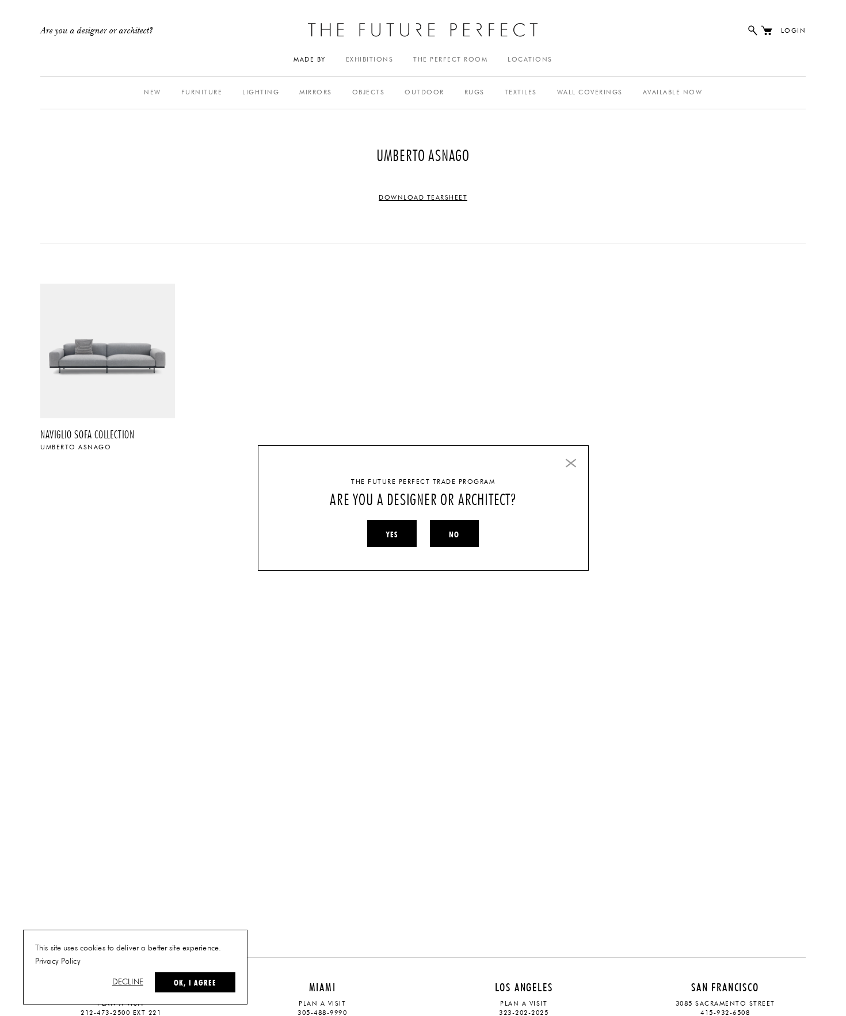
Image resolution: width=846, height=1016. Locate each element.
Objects (368, 92)
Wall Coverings (590, 92)
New (152, 92)
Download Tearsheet (423, 197)
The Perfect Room (450, 59)
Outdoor (424, 92)
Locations (530, 59)
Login (793, 31)
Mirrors (315, 92)
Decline (127, 982)
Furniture (202, 92)
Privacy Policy (58, 961)
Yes (392, 534)
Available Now (673, 92)
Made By (310, 59)
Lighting (260, 92)
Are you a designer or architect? (97, 31)
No (454, 534)
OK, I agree (195, 982)
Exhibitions (370, 59)
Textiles (521, 92)
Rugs (474, 92)
